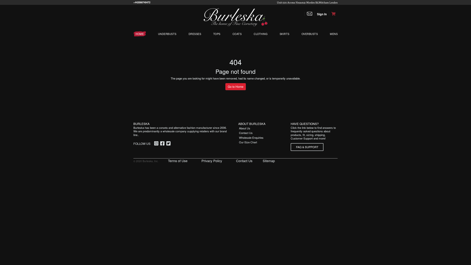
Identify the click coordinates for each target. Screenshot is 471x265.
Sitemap (269, 160)
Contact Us (246, 133)
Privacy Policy (211, 160)
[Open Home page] (235, 17)
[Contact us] (309, 14)
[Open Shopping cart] (333, 14)
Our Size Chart (248, 142)
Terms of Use (177, 160)
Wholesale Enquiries (251, 137)
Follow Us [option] (141, 144)
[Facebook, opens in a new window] (163, 143)
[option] (157, 144)
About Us (244, 128)
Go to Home (235, 86)
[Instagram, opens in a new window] (157, 143)
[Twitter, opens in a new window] (169, 143)
